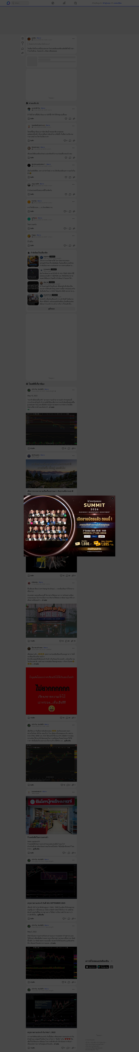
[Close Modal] (113, 498)
